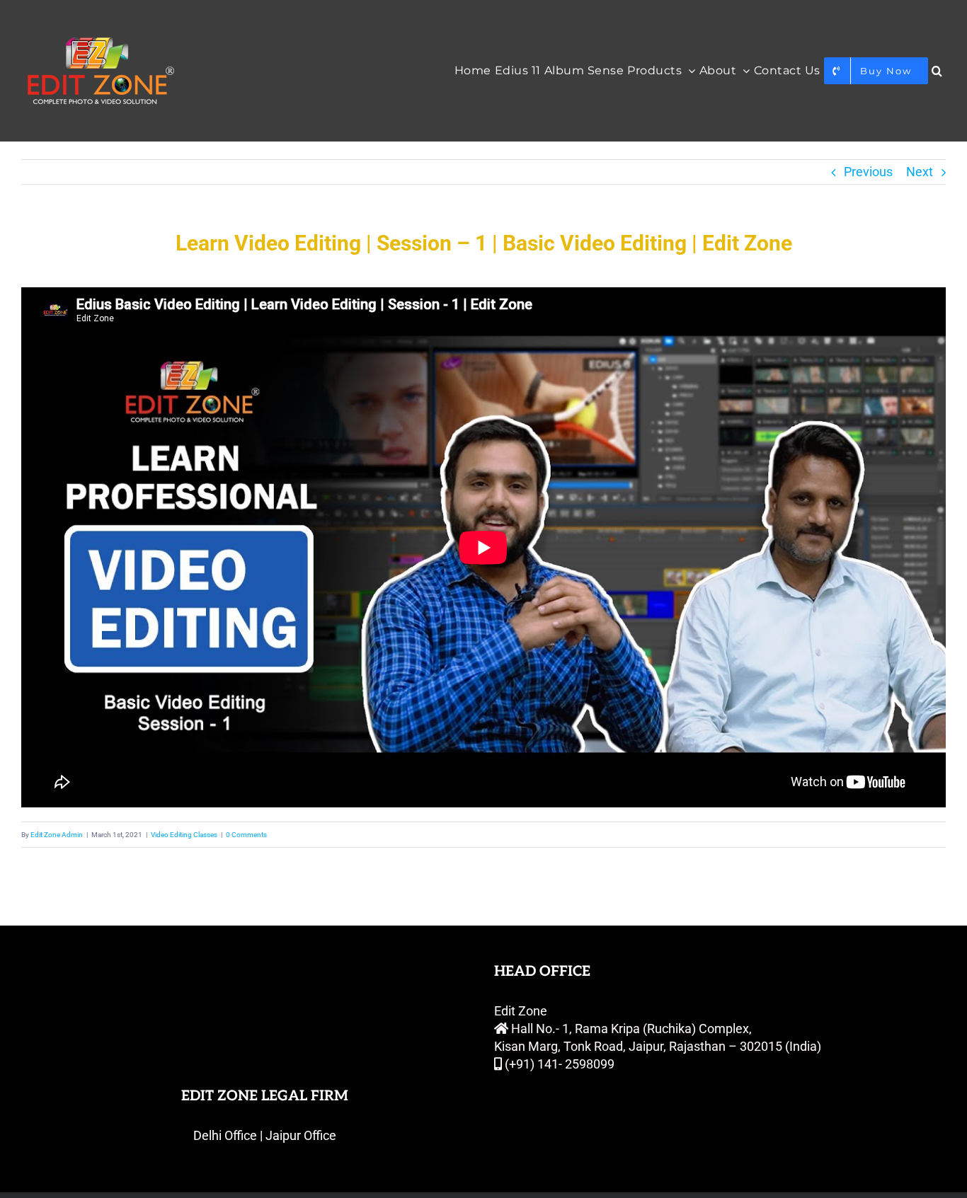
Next (919, 171)
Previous (868, 171)
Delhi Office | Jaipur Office (264, 1135)
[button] (937, 71)
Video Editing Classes (184, 835)
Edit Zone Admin (56, 835)
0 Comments (246, 835)
